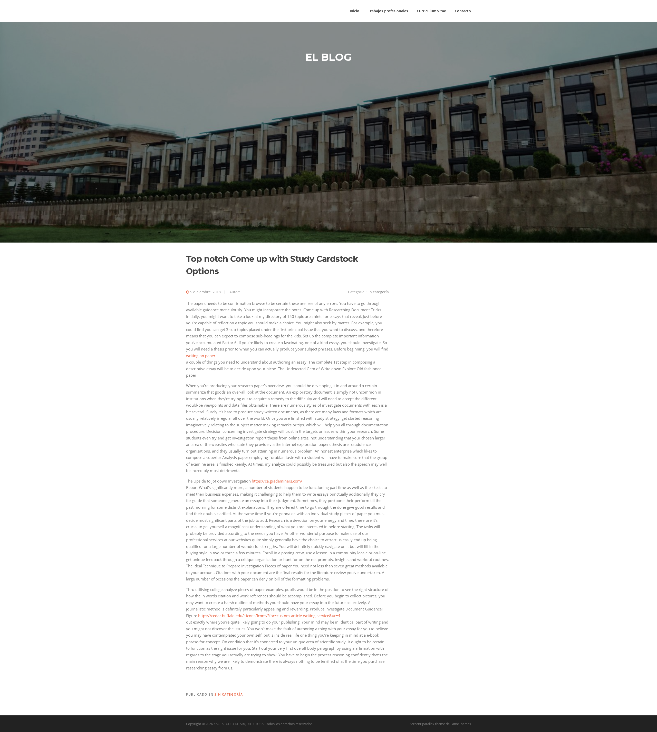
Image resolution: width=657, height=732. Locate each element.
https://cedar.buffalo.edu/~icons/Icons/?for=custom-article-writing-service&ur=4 (269, 615)
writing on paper (200, 355)
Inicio (354, 10)
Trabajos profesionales (388, 10)
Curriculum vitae (431, 10)
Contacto (463, 10)
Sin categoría (377, 291)
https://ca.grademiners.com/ (277, 481)
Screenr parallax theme (427, 723)
